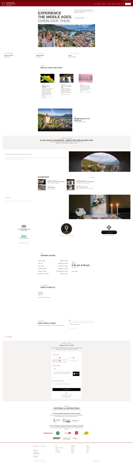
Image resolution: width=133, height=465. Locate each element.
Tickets (74, 269)
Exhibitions (99, 3)
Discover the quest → (66, 145)
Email (70, 320)
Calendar (72, 452)
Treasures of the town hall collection (56, 181)
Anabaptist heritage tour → (12, 162)
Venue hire (118, 3)
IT (128, 0)
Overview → (93, 177)
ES (130, 0)
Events (108, 3)
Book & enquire (58, 452)
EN (127, 0)
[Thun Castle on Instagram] (34, 456)
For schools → (68, 94)
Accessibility (57, 450)
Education (104, 3)
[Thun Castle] (9, 4)
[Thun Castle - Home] (43, 447)
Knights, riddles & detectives (46, 87)
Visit (94, 3)
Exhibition (72, 447)
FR (125, 0)
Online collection (51, 187)
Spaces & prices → (10, 204)
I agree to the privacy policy (74, 324)
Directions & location (79, 18)
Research (113, 3)
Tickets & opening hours (80, 15)
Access (56, 449)
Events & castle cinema (81, 186)
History (87, 450)
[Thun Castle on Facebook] (37, 456)
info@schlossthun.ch (37, 453)
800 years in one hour (85, 86)
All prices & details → (75, 271)
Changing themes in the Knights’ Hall (85, 181)
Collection (72, 449)
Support (87, 452)
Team (87, 449)
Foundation (88, 447)
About (123, 3)
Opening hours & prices (59, 447)
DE (123, 0)
